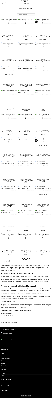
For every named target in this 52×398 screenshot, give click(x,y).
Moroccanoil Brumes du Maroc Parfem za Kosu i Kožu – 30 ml (9, 180)
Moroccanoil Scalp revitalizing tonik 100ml (43, 61)
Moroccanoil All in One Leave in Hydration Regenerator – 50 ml (9, 205)
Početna (21, 8)
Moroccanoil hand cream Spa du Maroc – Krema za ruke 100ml (8, 156)
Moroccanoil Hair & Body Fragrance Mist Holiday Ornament (9, 37)
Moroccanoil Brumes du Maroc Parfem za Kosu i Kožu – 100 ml (43, 205)
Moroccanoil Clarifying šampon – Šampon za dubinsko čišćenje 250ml (9, 132)
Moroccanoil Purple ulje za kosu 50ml (43, 84)
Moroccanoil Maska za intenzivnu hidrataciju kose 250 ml (8, 252)
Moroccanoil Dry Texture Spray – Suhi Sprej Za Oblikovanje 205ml (26, 85)
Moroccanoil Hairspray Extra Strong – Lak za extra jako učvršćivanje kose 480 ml (26, 180)
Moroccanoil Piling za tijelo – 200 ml (43, 155)
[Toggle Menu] (2, 3)
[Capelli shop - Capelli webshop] (26, 3)
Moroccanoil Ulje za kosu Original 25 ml (43, 252)
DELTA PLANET (4, 383)
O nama (2, 353)
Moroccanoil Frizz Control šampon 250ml (43, 109)
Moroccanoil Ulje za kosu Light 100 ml (26, 229)
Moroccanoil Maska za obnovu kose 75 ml (43, 229)
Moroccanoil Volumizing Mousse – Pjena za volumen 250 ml (26, 132)
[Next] (28, 259)
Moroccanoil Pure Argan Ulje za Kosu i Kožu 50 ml (9, 229)
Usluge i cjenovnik (5, 360)
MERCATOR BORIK (5, 385)
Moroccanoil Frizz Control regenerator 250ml (26, 109)
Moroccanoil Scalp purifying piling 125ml (26, 61)
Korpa (2, 375)
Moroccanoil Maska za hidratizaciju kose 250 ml (26, 252)
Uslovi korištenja (4, 365)
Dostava (3, 363)
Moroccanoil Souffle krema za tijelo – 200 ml (26, 156)
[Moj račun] (6, 3)
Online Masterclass (5, 358)
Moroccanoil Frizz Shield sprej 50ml (9, 108)
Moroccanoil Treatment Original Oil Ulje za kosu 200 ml (43, 180)
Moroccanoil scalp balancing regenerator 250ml (8, 85)
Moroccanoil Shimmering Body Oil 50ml (43, 37)
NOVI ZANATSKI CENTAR (7, 388)
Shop (2, 355)
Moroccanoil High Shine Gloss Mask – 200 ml (26, 37)
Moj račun (3, 373)
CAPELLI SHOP (4, 390)
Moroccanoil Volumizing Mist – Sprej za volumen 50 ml (26, 205)
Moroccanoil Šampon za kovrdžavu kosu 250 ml (43, 132)
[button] (50, 3)
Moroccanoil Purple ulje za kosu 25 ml (9, 61)
